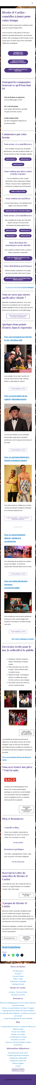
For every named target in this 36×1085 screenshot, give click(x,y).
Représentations (11, 947)
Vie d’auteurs (18, 1045)
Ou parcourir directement (19, 287)
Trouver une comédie (18, 1032)
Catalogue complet (18, 984)
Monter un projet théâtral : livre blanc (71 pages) (18, 1008)
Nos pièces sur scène (18, 995)
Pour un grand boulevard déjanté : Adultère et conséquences (14, 538)
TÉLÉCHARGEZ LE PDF (18, 389)
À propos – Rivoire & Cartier (18, 992)
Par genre (18, 974)
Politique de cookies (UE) (18, 1061)
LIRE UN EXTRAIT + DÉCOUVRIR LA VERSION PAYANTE (18, 518)
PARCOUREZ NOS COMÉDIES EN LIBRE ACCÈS (26, 732)
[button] (18, 1070)
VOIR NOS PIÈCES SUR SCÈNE (26, 938)
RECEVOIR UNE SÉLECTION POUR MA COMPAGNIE (18, 316)
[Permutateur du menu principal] (32, 3)
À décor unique (18, 979)
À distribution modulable (18, 981)
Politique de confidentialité (18, 1058)
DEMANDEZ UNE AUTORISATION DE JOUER (26, 809)
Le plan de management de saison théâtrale (18, 1018)
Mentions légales (18, 1063)
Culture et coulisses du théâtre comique (18, 1042)
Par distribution (18, 971)
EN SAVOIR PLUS (9, 938)
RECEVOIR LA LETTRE (26, 895)
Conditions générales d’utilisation (18, 1055)
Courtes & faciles (18, 976)
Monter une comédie (18, 1034)
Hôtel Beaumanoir (19, 399)
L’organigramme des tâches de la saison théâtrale (18, 1011)
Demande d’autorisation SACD (18, 1053)
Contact (18, 1066)
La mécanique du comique (18, 1037)
